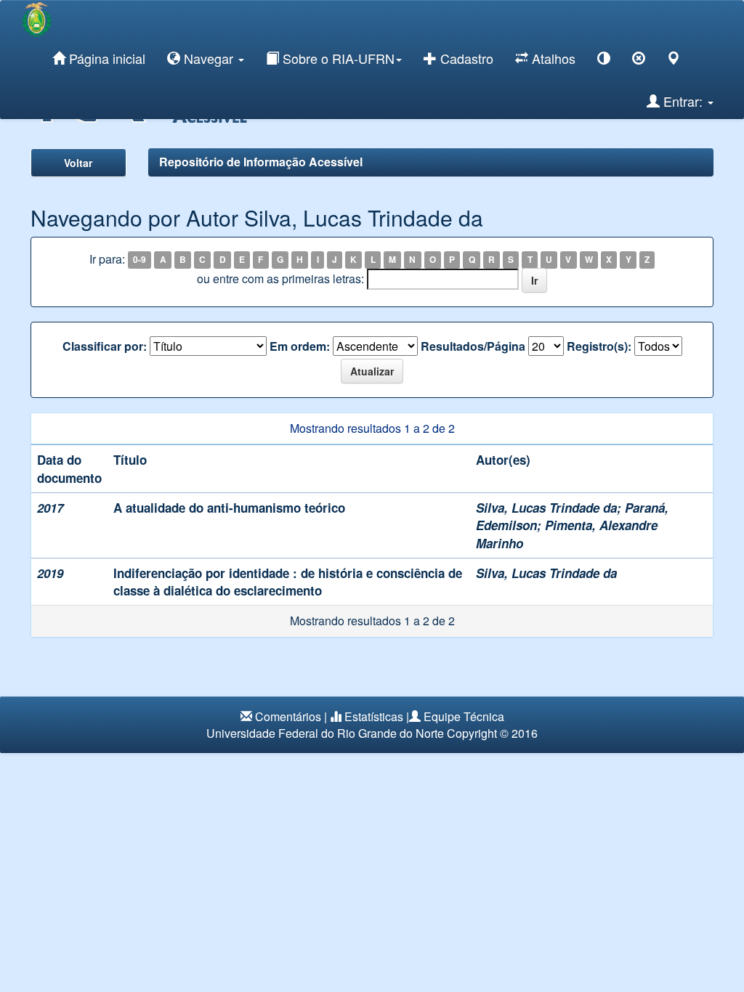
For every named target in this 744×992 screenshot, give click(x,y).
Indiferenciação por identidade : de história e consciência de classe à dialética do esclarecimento (287, 581)
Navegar (208, 58)
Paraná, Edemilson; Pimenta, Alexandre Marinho (572, 525)
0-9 (139, 260)
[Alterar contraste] (603, 60)
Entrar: (683, 101)
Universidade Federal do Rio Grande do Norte (325, 733)
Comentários (288, 716)
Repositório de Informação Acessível (261, 161)
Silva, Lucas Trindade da (546, 507)
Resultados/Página (473, 346)
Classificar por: (104, 346)
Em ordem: (300, 346)
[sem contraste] (638, 60)
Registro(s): (599, 346)
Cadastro (465, 58)
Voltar (78, 162)
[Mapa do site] (673, 60)
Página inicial (105, 58)
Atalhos (551, 58)
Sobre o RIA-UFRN (337, 58)
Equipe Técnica (464, 716)
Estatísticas (373, 716)
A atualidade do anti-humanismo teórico (229, 507)
